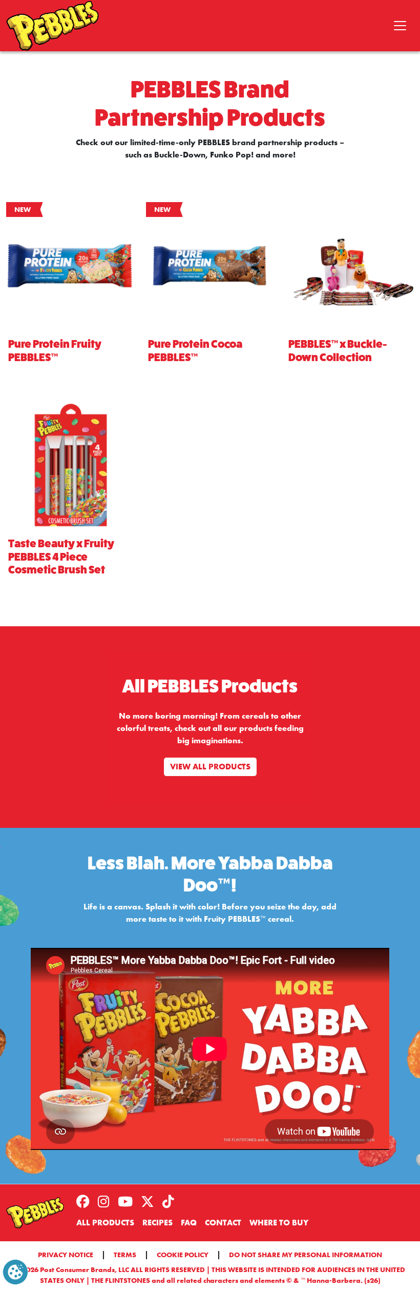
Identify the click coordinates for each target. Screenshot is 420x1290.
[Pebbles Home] (35, 1212)
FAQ (189, 1222)
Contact (223, 1222)
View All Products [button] (210, 766)
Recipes (157, 1222)
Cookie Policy (182, 1254)
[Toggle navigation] (400, 25)
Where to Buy (278, 1222)
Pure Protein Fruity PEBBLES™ (54, 351)
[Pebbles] (52, 26)
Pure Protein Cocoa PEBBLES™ (195, 351)
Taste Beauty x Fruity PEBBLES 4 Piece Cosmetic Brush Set (61, 557)
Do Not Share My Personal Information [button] (305, 1254)
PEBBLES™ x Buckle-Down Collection (337, 351)
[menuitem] (87, 1203)
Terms (125, 1254)
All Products (105, 1222)
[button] (15, 1271)
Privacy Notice (65, 1254)
